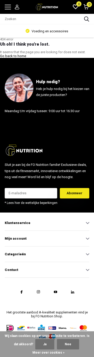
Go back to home (13, 56)
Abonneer (75, 193)
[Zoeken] (86, 19)
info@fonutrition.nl (20, 124)
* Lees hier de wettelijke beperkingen (31, 203)
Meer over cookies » (48, 352)
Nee (68, 344)
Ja (44, 344)
